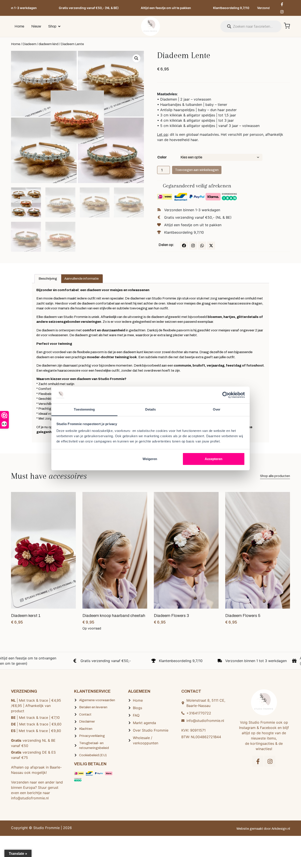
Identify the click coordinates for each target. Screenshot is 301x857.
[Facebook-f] (282, 4)
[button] (136, 58)
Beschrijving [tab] (48, 278)
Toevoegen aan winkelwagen (197, 170)
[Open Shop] (59, 26)
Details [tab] (150, 409)
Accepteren (213, 459)
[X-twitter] (211, 246)
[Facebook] (184, 246)
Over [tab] (216, 409)
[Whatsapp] (202, 246)
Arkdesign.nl (280, 828)
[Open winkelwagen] (287, 26)
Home (15, 44)
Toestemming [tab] (84, 409)
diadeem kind (48, 44)
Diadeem (29, 44)
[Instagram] (282, 11)
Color (162, 157)
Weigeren (150, 459)
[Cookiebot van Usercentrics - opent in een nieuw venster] (225, 395)
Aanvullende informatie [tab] (81, 278)
